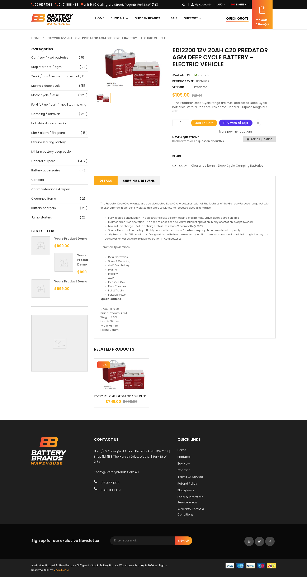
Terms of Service (190, 477)
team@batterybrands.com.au (116, 472)
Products (184, 457)
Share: (177, 156)
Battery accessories (45, 170)
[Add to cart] (121, 388)
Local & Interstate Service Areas (190, 499)
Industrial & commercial (48, 123)
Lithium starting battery (48, 142)
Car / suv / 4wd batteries (49, 57)
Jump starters (41, 217)
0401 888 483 (68, 5)
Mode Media (61, 570)
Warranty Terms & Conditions (191, 512)
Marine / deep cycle (46, 86)
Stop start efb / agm (46, 67)
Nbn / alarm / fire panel (48, 133)
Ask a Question (261, 139)
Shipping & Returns (139, 181)
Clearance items (43, 199)
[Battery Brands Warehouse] (251, 565)
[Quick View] (134, 388)
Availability (181, 75)
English (241, 4)
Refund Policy (187, 483)
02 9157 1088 (44, 5)
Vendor (178, 87)
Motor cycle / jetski (45, 95)
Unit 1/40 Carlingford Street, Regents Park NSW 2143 (121, 5)
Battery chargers (43, 208)
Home (182, 450)
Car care (37, 180)
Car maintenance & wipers (51, 189)
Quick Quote (237, 18)
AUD (224, 4)
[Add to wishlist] (258, 123)
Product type (183, 81)
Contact (184, 470)
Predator (200, 87)
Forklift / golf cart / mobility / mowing (58, 104)
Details (106, 181)
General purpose (43, 161)
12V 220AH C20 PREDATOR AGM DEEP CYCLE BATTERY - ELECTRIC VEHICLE (145, 396)
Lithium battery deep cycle (51, 151)
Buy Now (184, 463)
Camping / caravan (45, 114)
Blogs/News (186, 490)
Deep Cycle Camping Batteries (240, 165)
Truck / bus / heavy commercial (55, 76)
